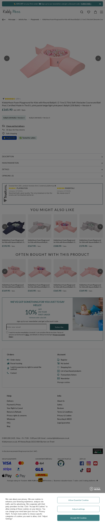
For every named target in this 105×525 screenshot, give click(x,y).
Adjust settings (78, 509)
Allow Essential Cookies (78, 500)
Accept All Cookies (78, 518)
